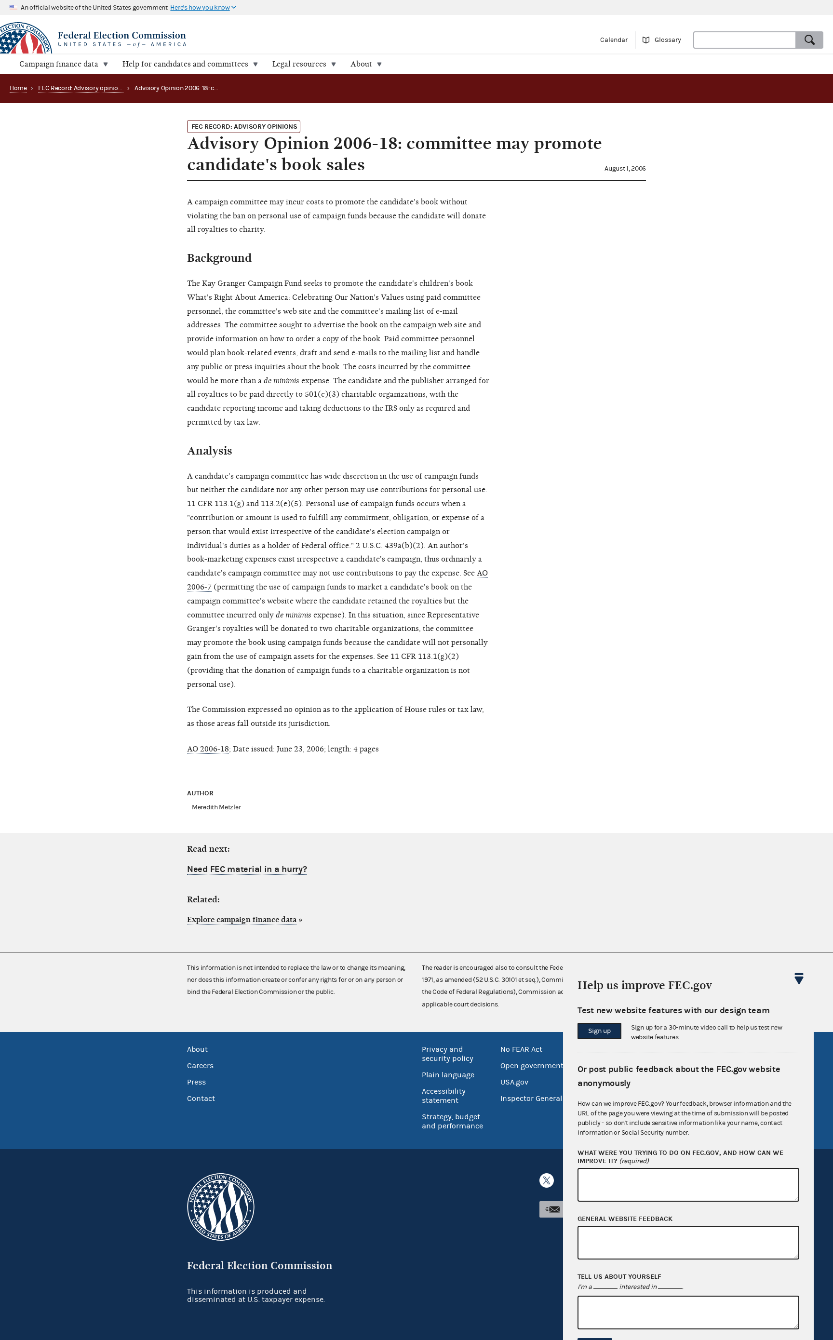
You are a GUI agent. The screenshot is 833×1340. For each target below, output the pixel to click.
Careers (200, 1065)
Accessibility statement (444, 1096)
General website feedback (625, 1219)
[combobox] (744, 40)
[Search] (809, 40)
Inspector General (531, 1098)
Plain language (448, 1075)
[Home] (208, 39)
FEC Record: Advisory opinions (81, 88)
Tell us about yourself (619, 1277)
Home (18, 88)
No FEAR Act (521, 1049)
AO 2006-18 (208, 749)
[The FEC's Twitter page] (546, 1180)
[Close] (799, 978)
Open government (532, 1065)
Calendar (614, 40)
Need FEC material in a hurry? (247, 869)
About (197, 1049)
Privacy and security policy (447, 1054)
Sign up (599, 1031)
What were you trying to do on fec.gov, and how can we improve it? (680, 1157)
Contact (201, 1098)
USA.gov (514, 1082)
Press (196, 1082)
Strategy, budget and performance (452, 1121)
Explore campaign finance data (241, 919)
